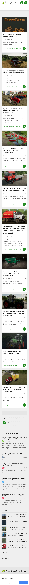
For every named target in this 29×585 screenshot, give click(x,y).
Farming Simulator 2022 (9, 204)
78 (16, 423)
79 (20, 423)
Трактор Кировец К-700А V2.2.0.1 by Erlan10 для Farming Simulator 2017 (14, 438)
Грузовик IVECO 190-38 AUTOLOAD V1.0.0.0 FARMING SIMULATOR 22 (14, 189)
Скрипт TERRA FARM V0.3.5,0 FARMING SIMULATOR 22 (12, 35)
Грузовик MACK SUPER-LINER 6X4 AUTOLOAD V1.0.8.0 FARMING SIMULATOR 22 (14, 389)
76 (8, 423)
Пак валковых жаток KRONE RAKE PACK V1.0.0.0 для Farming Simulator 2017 (13, 495)
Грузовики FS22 (19, 126)
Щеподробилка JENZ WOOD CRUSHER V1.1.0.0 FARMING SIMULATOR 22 (12, 273)
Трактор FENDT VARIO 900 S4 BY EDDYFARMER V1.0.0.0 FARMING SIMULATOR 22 (13, 313)
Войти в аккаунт (21, 2)
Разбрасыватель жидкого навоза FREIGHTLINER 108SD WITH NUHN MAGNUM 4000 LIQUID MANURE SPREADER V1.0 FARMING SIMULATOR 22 (14, 230)
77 (12, 423)
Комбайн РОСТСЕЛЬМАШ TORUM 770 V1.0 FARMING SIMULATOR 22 (14, 72)
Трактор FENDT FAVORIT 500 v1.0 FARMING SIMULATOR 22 (13, 352)
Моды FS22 (6, 48)
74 (24, 419)
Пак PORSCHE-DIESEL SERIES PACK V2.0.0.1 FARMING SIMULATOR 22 (12, 110)
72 (16, 419)
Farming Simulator (12, 2)
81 (14, 427)
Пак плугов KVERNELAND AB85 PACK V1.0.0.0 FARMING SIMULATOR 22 (13, 150)
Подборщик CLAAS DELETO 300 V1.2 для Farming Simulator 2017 (13, 464)
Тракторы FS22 (13, 329)
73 (20, 419)
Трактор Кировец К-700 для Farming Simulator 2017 (12, 454)
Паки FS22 (12, 126)
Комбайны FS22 (13, 86)
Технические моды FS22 (15, 48)
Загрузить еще (15, 413)
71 (12, 419)
